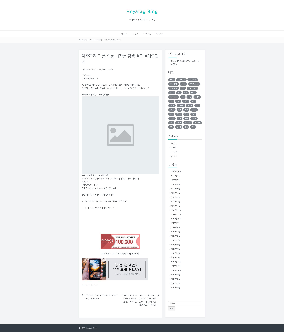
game (183, 84)
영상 (186, 114)
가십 (189, 97)
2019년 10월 (176, 219)
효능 (193, 127)
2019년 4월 (175, 245)
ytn (183, 97)
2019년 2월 (175, 253)
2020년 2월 (175, 202)
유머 (179, 118)
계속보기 (135, 179)
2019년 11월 (176, 214)
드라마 (190, 105)
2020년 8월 (175, 176)
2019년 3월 (175, 249)
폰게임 (179, 127)
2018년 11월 (176, 266)
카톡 (171, 127)
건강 (171, 101)
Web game (174, 97)
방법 (179, 110)
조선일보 (187, 122)
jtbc (182, 88)
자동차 (179, 122)
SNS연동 (159, 34)
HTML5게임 (173, 88)
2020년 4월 (175, 193)
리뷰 (197, 105)
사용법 (135, 34)
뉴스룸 (172, 105)
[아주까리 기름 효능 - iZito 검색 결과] (120, 135)
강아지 (197, 97)
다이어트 (181, 105)
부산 (171, 114)
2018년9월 (173, 84)
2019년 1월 (175, 257)
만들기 (172, 110)
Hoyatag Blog (142, 11)
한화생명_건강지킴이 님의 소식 (94, 201)
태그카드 (124, 34)
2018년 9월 (175, 275)
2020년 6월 (175, 184)
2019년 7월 (175, 232)
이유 (171, 122)
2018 (172, 79)
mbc (185, 92)
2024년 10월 (176, 171)
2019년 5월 (175, 240)
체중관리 (85, 182)
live (179, 92)
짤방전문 (197, 122)
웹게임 (172, 118)
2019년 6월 (175, 236)
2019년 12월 (176, 210)
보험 (186, 110)
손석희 (179, 114)
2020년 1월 (175, 206)
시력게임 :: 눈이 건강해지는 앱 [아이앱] (120, 254)
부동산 (194, 110)
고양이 (186, 101)
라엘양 (111, 69)
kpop (172, 92)
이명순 (194, 118)
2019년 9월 (175, 223)
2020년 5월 (175, 189)
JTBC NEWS (192, 88)
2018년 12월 (176, 262)
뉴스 (193, 101)
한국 (186, 127)
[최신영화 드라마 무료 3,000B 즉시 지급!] (120, 241)
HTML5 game (194, 84)
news (193, 92)
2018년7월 (181, 79)
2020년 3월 (175, 197)
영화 (193, 114)
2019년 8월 (175, 227)
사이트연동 (147, 34)
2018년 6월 (175, 288)
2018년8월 (192, 79)
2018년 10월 (176, 270)
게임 (178, 101)
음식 (186, 118)
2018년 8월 (175, 279)
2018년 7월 (175, 283)
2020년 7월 (175, 180)
